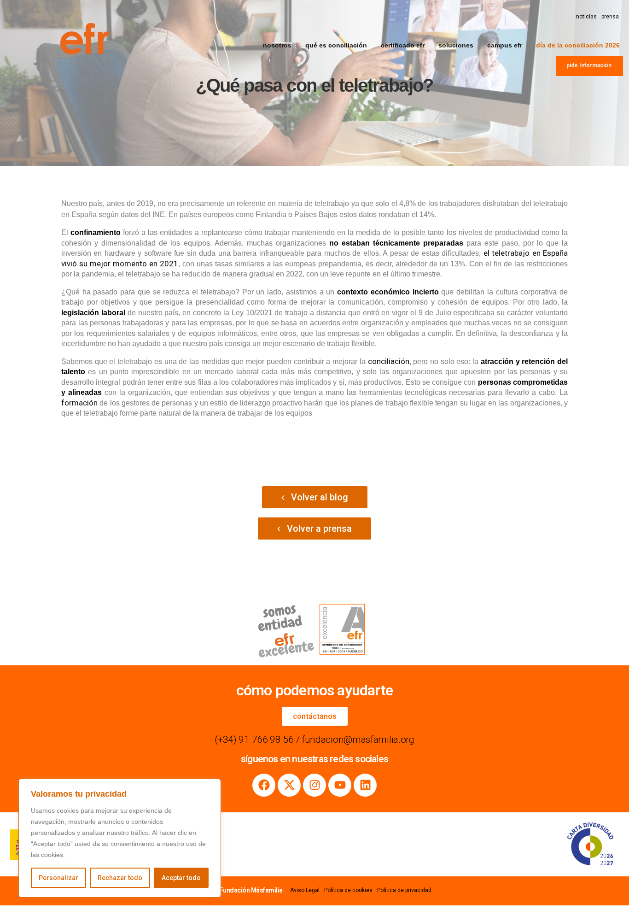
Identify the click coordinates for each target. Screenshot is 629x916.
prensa (610, 16)
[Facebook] (263, 785)
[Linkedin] (365, 785)
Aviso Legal (305, 890)
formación (79, 402)
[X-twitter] (289, 785)
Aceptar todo (181, 877)
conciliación (388, 361)
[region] (119, 838)
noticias (586, 16)
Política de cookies (348, 890)
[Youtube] (339, 785)
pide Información (589, 65)
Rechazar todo (120, 877)
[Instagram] (314, 785)
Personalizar (58, 877)
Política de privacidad (404, 890)
